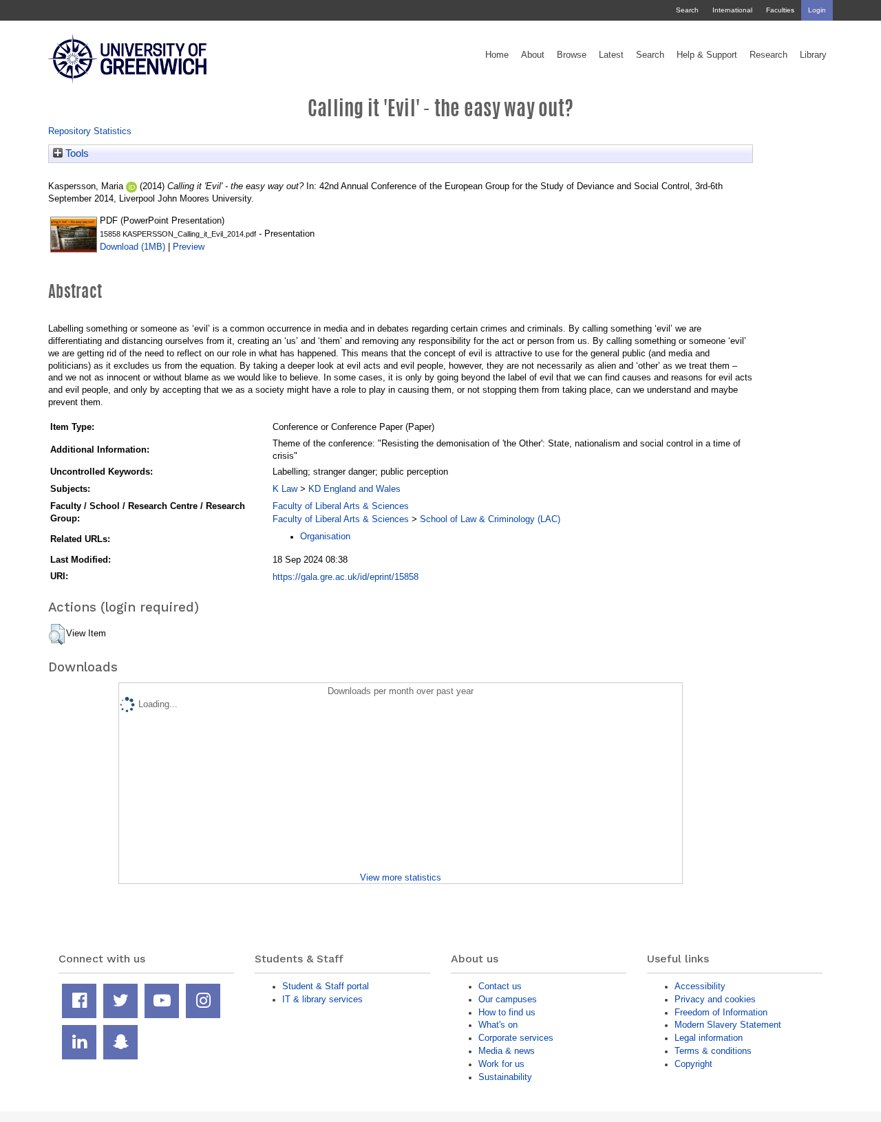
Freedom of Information (721, 1012)
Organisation (325, 536)
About (532, 55)
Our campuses (507, 999)
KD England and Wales (354, 489)
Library (813, 55)
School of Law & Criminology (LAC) (490, 519)
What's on (498, 1024)
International (732, 10)
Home (497, 55)
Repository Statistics (89, 131)
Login (817, 10)
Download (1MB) (132, 246)
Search (687, 10)
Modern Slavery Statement (728, 1024)
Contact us (500, 986)
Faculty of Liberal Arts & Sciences (341, 506)
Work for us (501, 1064)
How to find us (506, 1012)
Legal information (709, 1038)
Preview (188, 246)
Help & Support (707, 55)
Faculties (780, 10)
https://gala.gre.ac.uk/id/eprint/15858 (345, 577)
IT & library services (322, 999)
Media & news (506, 1051)
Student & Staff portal (325, 986)
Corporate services (515, 1038)
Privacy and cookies (715, 999)
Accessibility (700, 986)
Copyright (693, 1064)
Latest (611, 55)
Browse (571, 55)
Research (768, 55)
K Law (285, 489)
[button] (57, 634)
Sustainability (505, 1077)
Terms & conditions (713, 1051)
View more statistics (400, 877)
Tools (76, 153)
